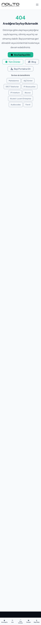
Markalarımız (14, 80)
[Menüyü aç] (37, 4)
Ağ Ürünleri (28, 80)
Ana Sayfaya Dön (22, 54)
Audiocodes (16, 104)
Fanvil (28, 104)
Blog (33, 61)
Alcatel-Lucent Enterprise (20, 98)
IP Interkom (15, 92)
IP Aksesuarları (29, 86)
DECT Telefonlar (12, 86)
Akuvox (28, 92)
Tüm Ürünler (14, 61)
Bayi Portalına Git (22, 68)
